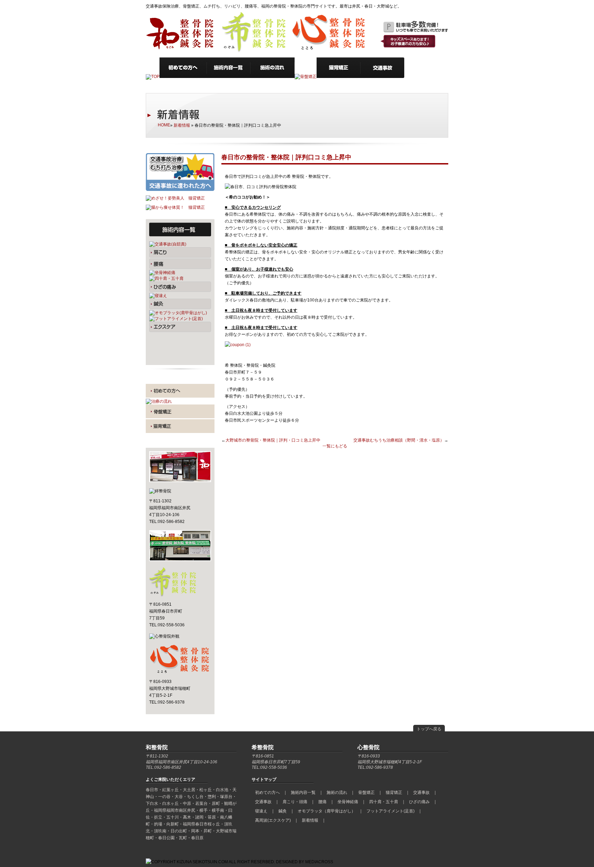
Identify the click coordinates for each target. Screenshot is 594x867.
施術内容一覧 (303, 792)
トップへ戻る (429, 729)
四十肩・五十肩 (383, 801)
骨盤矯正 (366, 792)
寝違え (261, 811)
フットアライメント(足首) (390, 811)
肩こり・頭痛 (295, 801)
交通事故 (421, 792)
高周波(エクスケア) (273, 820)
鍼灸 (282, 811)
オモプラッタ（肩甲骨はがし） (326, 811)
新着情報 (182, 125)
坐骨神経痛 (348, 801)
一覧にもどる (334, 446)
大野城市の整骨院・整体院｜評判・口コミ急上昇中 (273, 440)
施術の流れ (337, 792)
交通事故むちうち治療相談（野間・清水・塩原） (398, 440)
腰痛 (322, 801)
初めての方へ (267, 792)
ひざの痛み (419, 801)
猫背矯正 (394, 792)
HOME (164, 125)
